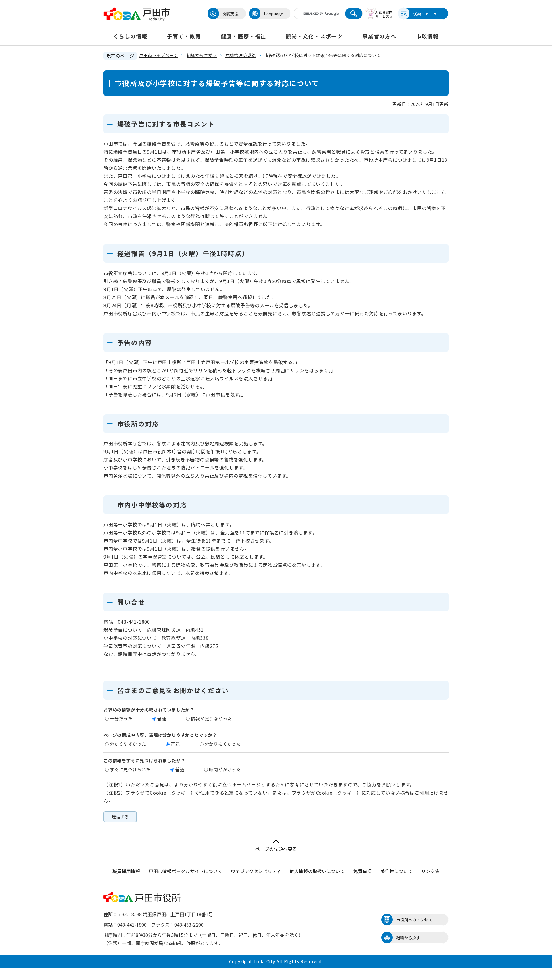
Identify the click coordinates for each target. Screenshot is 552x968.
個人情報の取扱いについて (317, 871)
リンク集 (430, 871)
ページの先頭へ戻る (276, 848)
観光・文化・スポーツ (314, 36)
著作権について (396, 871)
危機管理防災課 (240, 55)
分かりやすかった (128, 744)
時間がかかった (225, 769)
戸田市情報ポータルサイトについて (185, 871)
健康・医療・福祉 (243, 36)
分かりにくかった (223, 744)
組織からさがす (202, 55)
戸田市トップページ (158, 55)
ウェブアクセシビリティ (256, 871)
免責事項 (362, 871)
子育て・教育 (184, 36)
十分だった (121, 718)
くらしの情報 (130, 36)
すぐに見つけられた (130, 769)
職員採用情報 (126, 871)
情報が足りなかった (211, 718)
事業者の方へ (379, 36)
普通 (161, 718)
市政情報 (427, 36)
